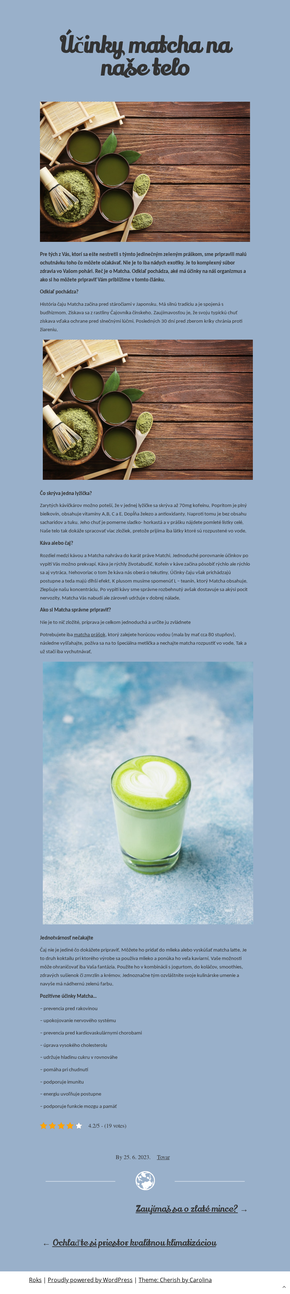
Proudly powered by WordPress (90, 1280)
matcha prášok (89, 635)
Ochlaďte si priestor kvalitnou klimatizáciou (134, 1243)
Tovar (163, 1157)
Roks (35, 1280)
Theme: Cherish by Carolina (175, 1280)
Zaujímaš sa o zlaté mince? (187, 1209)
